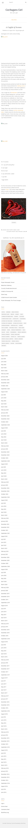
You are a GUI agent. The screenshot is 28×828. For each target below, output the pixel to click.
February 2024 (5, 446)
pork (8, 329)
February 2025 (5, 410)
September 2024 (5, 425)
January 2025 (4, 413)
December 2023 (5, 452)
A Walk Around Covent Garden (9, 297)
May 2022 (3, 509)
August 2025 (4, 391)
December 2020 (5, 557)
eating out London (7, 323)
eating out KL (17, 320)
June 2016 (3, 720)
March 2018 (4, 656)
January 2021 (4, 554)
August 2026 (4, 355)
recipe (7, 189)
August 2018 (4, 641)
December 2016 (5, 702)
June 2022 (3, 506)
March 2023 (4, 479)
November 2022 (5, 491)
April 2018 (3, 653)
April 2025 (3, 404)
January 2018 (4, 663)
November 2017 (5, 669)
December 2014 (5, 774)
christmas (22, 318)
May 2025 (3, 400)
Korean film (14, 325)
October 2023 (4, 458)
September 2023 (5, 461)
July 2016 (3, 717)
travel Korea (21, 336)
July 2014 (3, 789)
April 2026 (3, 367)
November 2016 (5, 705)
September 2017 (5, 675)
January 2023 (4, 485)
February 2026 (5, 373)
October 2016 (4, 708)
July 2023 (3, 467)
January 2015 (4, 771)
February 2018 (5, 660)
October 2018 (4, 635)
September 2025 (5, 388)
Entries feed (4, 806)
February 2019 (5, 623)
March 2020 (4, 584)
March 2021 (4, 548)
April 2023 (3, 476)
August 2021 (4, 536)
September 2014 (5, 783)
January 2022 (4, 521)
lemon (20, 325)
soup (7, 332)
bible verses (15, 312)
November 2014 (5, 777)
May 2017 (3, 687)
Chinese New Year (6, 318)
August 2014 (4, 786)
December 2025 (5, 379)
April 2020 (3, 581)
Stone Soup (4, 294)
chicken (22, 316)
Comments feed (5, 809)
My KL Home (5, 327)
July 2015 (3, 753)
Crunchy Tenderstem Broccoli (9, 288)
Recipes (14, 20)
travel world (5, 343)
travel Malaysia (6, 341)
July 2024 (3, 431)
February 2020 (5, 587)
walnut (4, 345)
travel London (18, 338)
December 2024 (5, 416)
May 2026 (3, 364)
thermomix (13, 332)
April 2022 (3, 512)
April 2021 (3, 545)
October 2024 (4, 422)
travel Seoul (15, 341)
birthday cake (5, 314)
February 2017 (5, 696)
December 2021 (5, 524)
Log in (2, 803)
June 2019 (3, 611)
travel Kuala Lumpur (7, 338)
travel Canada (5, 334)
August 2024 (4, 428)
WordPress (23, 823)
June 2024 (3, 434)
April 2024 (3, 440)
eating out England (7, 320)
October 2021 (4, 530)
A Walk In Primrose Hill (7, 291)
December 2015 (5, 738)
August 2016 (4, 714)
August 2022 (4, 500)
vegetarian (18, 343)
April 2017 (3, 690)
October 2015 (4, 744)
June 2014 (3, 792)
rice (24, 329)
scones (14, 222)
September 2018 (5, 638)
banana (8, 312)
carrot (16, 316)
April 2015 (3, 762)
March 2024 (4, 443)
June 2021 (3, 542)
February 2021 (5, 551)
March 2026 (4, 370)
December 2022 (5, 488)
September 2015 (5, 747)
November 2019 (5, 596)
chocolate (15, 318)
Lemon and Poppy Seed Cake (11, 229)
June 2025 (3, 397)
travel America (22, 332)
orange (4, 329)
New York (21, 327)
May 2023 (3, 473)
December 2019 (5, 593)
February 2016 (5, 732)
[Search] (26, 2)
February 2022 (5, 518)
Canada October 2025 (7, 316)
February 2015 (5, 768)
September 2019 (5, 602)
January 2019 (4, 626)
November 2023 (5, 455)
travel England (15, 334)
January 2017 (4, 699)
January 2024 (4, 449)
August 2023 (4, 464)
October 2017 (4, 672)
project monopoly (16, 329)
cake (21, 314)
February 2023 (5, 482)
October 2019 (4, 599)
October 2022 (4, 494)
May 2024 (3, 437)
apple (3, 312)
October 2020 (4, 563)
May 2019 (3, 614)
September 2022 (5, 497)
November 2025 (5, 382)
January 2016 (4, 735)
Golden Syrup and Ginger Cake (16, 231)
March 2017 (4, 693)
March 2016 (4, 729)
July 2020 (3, 572)
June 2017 (3, 684)
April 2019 (3, 617)
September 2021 (5, 533)
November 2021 (5, 527)
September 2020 (5, 566)
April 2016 (3, 726)
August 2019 (4, 605)
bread (12, 314)
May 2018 (3, 650)
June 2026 (3, 361)
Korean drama (5, 325)
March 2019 (4, 620)
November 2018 (5, 632)
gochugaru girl (20, 30)
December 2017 (5, 666)
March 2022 (4, 515)
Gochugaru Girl (14, 10)
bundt (17, 314)
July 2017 (3, 681)
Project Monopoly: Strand (7, 282)
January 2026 (4, 376)
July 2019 (3, 608)
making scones (21, 86)
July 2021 (3, 539)
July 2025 (3, 394)
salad (3, 332)
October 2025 (4, 385)
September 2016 (5, 711)
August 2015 (4, 750)
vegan (12, 343)
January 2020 (4, 590)
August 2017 (4, 678)
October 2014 (4, 780)
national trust (13, 327)
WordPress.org (5, 812)
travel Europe (5, 336)
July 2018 (3, 644)
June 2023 (3, 470)
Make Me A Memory (6, 285)
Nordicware (14, 92)
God (25, 323)
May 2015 (3, 759)
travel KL (13, 336)
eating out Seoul (17, 323)
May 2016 (3, 723)
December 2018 (5, 629)
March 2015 (4, 765)
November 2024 (5, 419)
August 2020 (4, 569)
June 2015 (3, 756)
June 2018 (3, 647)
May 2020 (3, 578)
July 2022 (3, 503)
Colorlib (13, 823)
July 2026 (3, 358)
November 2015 (5, 741)
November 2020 (5, 560)
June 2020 (3, 575)
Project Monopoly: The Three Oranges (11, 300)
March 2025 (4, 407)
